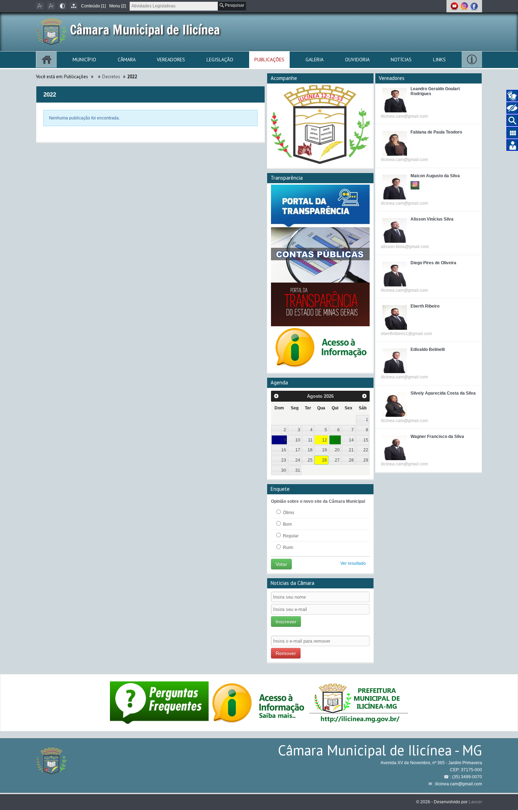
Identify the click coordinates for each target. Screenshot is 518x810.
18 (310, 449)
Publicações (269, 59)
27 (337, 460)
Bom (287, 524)
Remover (286, 653)
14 (351, 440)
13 (337, 440)
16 (283, 449)
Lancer (475, 801)
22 (365, 449)
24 (297, 460)
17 (297, 449)
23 (283, 460)
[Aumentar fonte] (51, 6)
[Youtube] (455, 6)
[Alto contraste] (62, 6)
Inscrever (286, 621)
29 (365, 460)
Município (84, 59)
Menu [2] (117, 6)
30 (283, 470)
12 (324, 440)
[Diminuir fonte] (40, 6)
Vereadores (171, 59)
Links (439, 59)
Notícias (401, 59)
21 (351, 449)
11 (310, 440)
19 (324, 449)
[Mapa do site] (74, 6)
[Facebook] (474, 6)
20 (337, 449)
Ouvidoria (357, 59)
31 (297, 470)
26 (324, 460)
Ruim (287, 547)
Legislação (219, 59)
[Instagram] (465, 6)
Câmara (127, 59)
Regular (290, 535)
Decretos (111, 77)
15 (365, 440)
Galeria (314, 59)
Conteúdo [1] (93, 6)
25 (310, 460)
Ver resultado (353, 563)
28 (351, 460)
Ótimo (288, 512)
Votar (281, 564)
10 (297, 440)
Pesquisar (234, 5)
